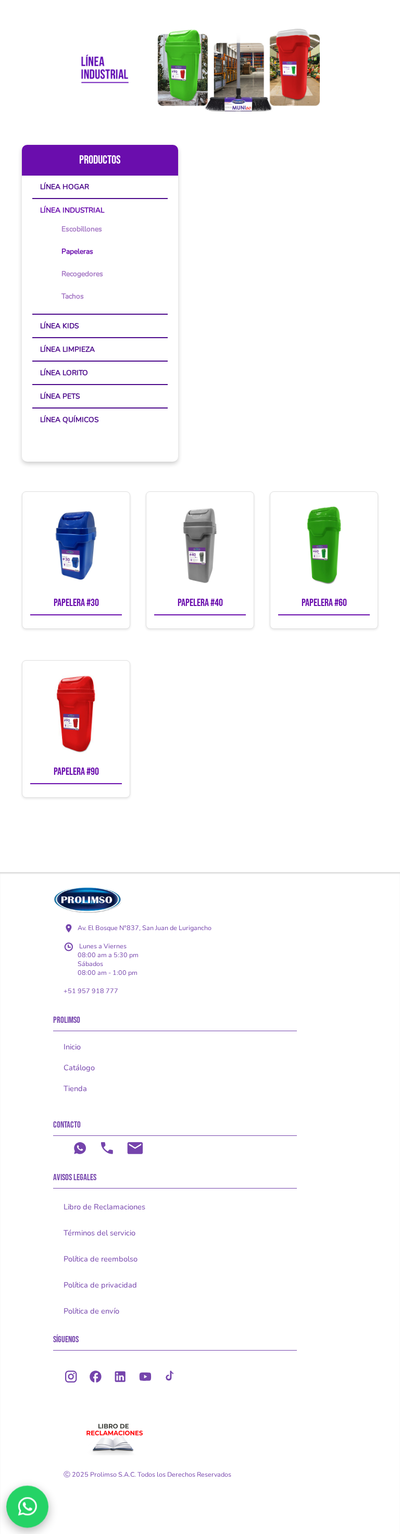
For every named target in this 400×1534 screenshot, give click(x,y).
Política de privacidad (100, 1285)
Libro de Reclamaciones (104, 1207)
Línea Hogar (64, 187)
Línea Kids (59, 326)
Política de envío (91, 1311)
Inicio (72, 1047)
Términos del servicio (99, 1233)
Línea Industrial (72, 210)
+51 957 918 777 (91, 990)
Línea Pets (60, 396)
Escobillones (81, 229)
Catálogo (79, 1067)
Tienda (75, 1088)
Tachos (72, 296)
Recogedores (82, 274)
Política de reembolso (101, 1259)
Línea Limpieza (67, 349)
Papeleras (77, 251)
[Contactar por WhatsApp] (27, 1506)
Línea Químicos (69, 420)
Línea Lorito (64, 373)
